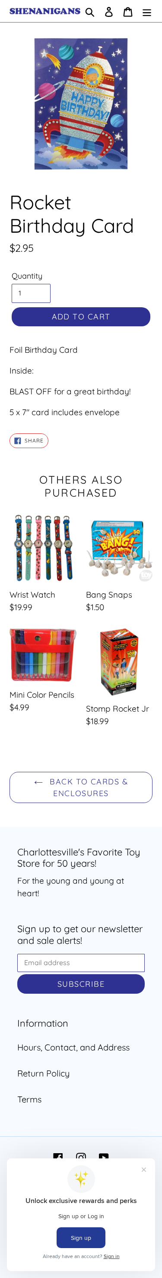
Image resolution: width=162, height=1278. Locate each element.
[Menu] (146, 11)
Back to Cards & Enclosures (87, 787)
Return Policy (43, 1073)
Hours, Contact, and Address (73, 1047)
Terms (29, 1099)
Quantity (27, 276)
